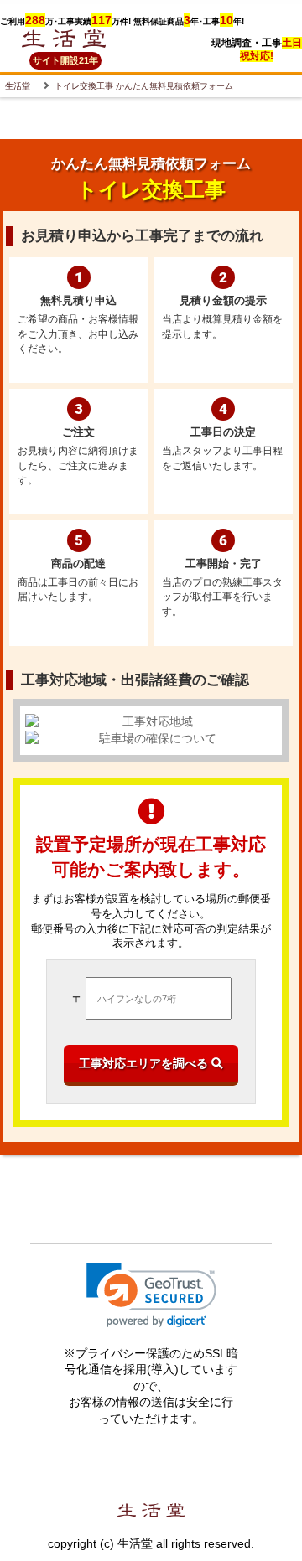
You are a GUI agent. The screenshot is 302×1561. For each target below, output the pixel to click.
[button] (151, 1295)
